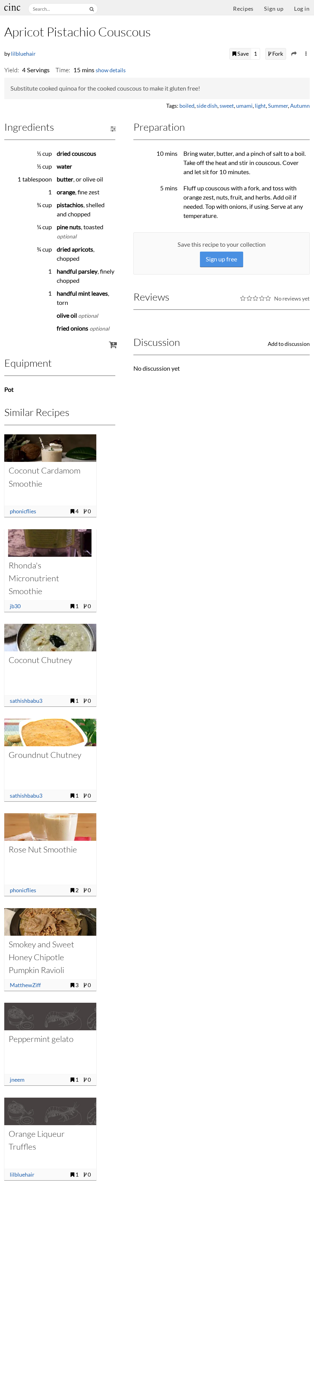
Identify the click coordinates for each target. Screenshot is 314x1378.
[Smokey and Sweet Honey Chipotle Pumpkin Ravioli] (50, 922)
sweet (227, 106)
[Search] (92, 9)
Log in (302, 9)
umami (244, 106)
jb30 (15, 606)
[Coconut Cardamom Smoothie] (50, 448)
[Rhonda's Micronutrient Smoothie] (50, 543)
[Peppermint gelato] (50, 1016)
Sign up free (221, 259)
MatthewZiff (25, 985)
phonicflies (23, 511)
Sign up (273, 9)
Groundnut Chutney (45, 755)
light (260, 106)
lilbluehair (23, 54)
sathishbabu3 (26, 701)
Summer (278, 106)
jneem (17, 1080)
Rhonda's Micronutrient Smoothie (34, 578)
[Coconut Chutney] (50, 637)
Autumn (300, 106)
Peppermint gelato (41, 1039)
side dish (207, 106)
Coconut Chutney (40, 660)
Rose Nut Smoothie (43, 849)
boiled (186, 106)
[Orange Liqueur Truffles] (50, 1111)
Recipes (243, 9)
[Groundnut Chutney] (50, 732)
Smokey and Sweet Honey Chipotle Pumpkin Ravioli (41, 957)
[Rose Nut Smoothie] (50, 827)
